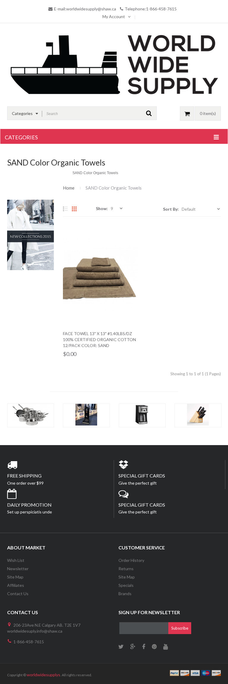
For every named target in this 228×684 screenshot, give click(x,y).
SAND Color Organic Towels (114, 187)
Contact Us (17, 593)
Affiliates (15, 585)
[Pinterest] (154, 647)
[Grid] (74, 209)
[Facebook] (143, 647)
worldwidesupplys (43, 674)
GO (149, 113)
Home (69, 187)
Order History (131, 560)
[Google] (132, 647)
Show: (102, 208)
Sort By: (171, 209)
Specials (126, 585)
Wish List (15, 560)
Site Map (15, 576)
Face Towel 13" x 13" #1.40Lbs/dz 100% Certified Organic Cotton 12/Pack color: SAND (99, 339)
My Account (113, 16)
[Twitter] (121, 647)
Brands (125, 593)
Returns (126, 568)
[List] (65, 209)
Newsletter (17, 568)
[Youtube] (165, 647)
